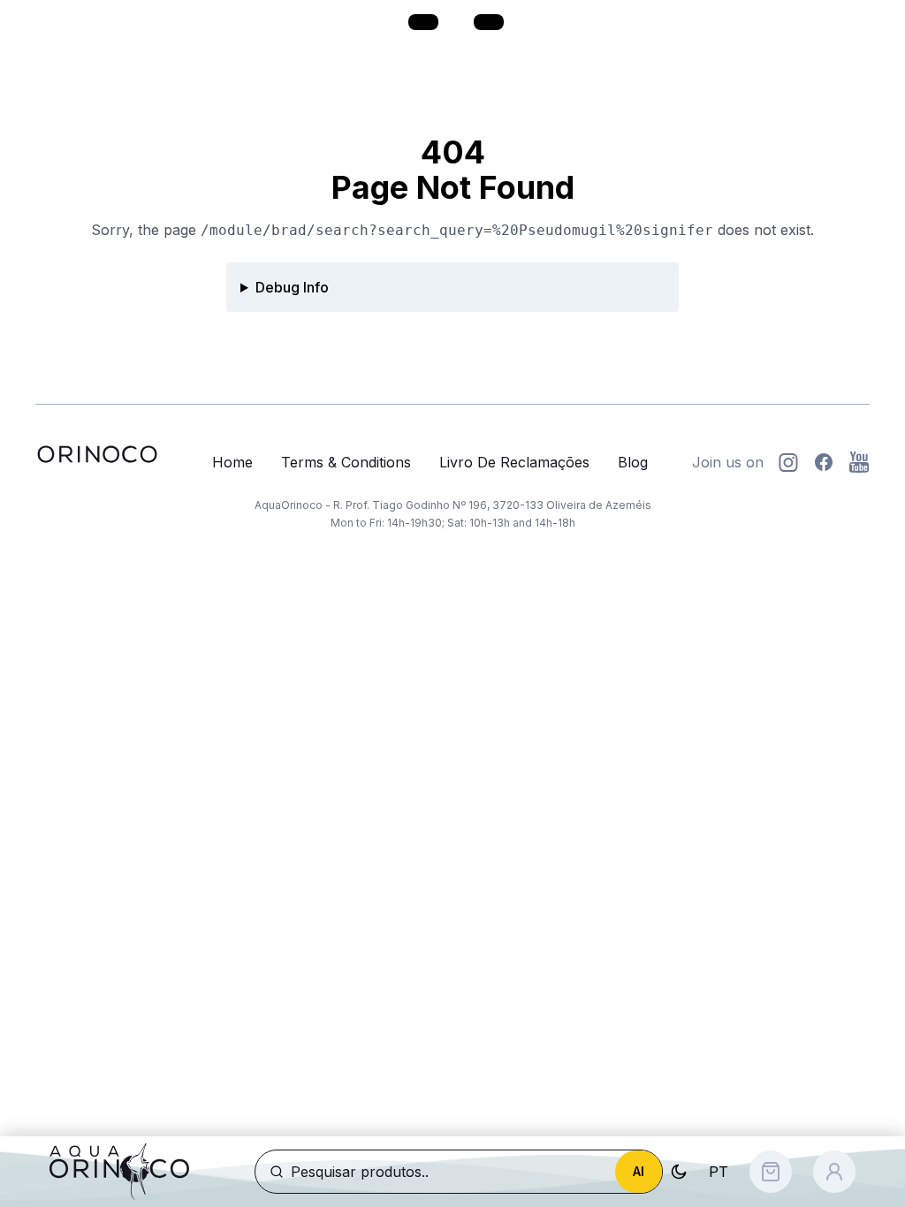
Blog (633, 462)
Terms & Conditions (346, 462)
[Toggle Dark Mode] (679, 1172)
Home (232, 462)
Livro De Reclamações (514, 462)
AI (638, 1171)
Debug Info (292, 287)
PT (718, 1171)
